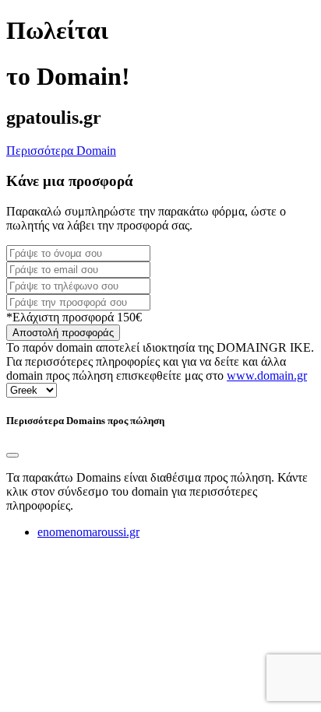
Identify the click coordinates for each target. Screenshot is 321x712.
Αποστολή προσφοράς (63, 332)
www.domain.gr (267, 375)
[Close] (12, 455)
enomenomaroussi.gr (88, 531)
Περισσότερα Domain (61, 150)
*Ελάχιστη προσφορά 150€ (74, 317)
